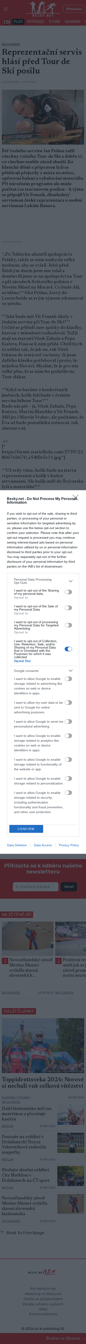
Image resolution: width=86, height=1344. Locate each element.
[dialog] (43, 672)
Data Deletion (17, 845)
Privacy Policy (69, 845)
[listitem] (43, 581)
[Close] (77, 499)
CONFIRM (26, 829)
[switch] (68, 592)
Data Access (43, 845)
